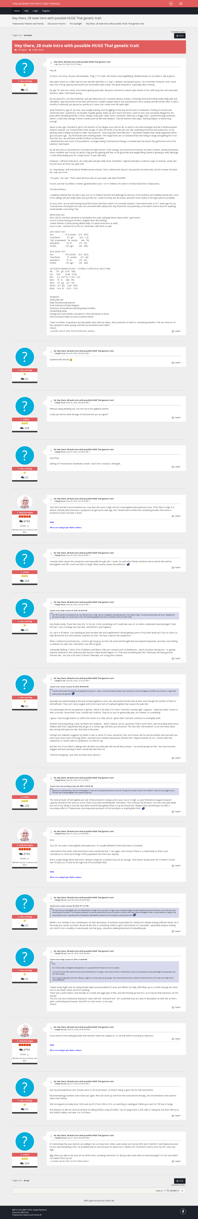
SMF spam (89, 1200)
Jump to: (159, 1191)
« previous (175, 31)
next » (183, 31)
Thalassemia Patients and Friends (36, 3)
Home (17, 10)
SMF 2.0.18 (16, 1210)
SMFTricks (25, 1212)
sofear (26, 419)
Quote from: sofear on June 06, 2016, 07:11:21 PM (69, 906)
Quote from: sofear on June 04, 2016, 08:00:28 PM (69, 687)
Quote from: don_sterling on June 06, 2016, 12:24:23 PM (71, 786)
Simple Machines (40, 1210)
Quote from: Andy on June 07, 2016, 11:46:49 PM (68, 960)
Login (35, 10)
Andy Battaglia (26, 512)
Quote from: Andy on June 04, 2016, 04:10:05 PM (68, 611)
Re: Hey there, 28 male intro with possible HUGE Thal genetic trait (84, 351)
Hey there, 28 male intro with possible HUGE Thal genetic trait (82, 62)
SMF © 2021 (27, 1210)
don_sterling (26, 81)
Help (26, 10)
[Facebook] (183, 1212)
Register (46, 10)
